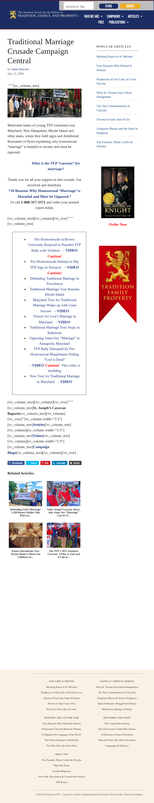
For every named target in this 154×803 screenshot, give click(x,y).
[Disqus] (45, 614)
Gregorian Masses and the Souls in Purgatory (117, 130)
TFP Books (61, 782)
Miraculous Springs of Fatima (117, 709)
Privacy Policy (116, 794)
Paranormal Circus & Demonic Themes (61, 729)
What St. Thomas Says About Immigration (114, 94)
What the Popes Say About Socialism (117, 740)
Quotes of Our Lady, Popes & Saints (62, 698)
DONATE (130, 6)
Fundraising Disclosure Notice (95, 794)
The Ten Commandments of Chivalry (113, 108)
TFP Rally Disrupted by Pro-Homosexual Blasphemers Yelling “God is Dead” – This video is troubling (54, 360)
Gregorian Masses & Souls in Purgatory (117, 698)
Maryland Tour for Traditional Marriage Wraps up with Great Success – (54, 305)
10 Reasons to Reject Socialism (117, 734)
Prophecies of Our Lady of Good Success (116, 81)
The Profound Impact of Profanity (62, 740)
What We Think (61, 765)
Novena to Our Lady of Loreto (61, 709)
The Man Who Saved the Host (61, 745)
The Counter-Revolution (117, 723)
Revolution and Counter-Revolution (117, 729)
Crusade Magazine (61, 771)
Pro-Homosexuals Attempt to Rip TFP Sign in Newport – (54, 267)
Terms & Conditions (134, 794)
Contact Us (67, 794)
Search (77, 794)
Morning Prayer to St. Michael (115, 56)
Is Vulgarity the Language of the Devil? (62, 734)
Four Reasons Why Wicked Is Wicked (114, 68)
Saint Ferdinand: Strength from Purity (117, 703)
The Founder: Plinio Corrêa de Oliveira (115, 144)
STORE (108, 6)
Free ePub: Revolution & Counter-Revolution (61, 776)
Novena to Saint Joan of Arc (113, 119)
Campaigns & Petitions (117, 745)
